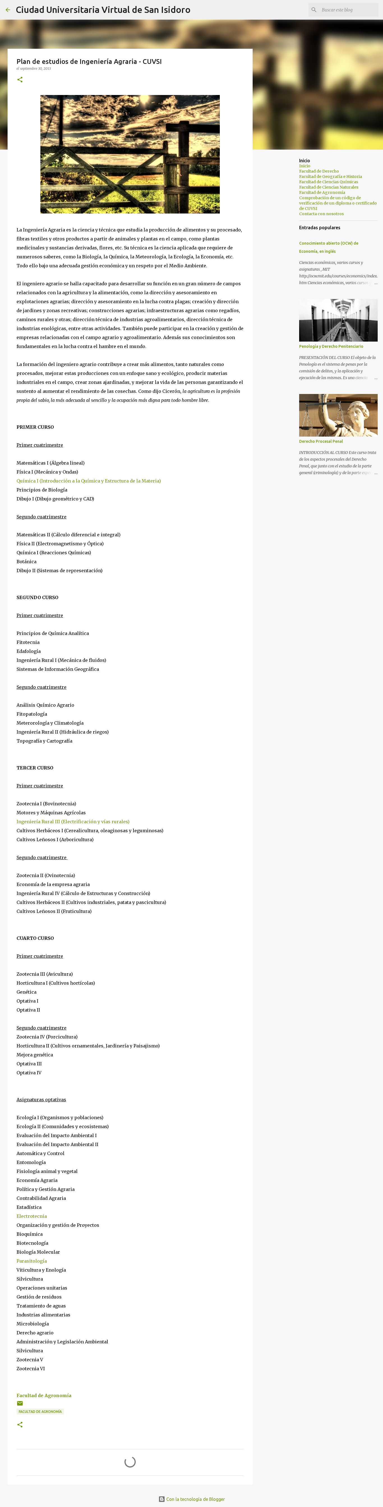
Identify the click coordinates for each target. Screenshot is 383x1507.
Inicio (304, 165)
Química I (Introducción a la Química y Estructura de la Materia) (89, 481)
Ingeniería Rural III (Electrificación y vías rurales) (73, 821)
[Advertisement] (281, 242)
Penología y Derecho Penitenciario (331, 346)
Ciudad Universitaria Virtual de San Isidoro (103, 9)
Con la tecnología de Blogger (195, 1499)
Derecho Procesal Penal (321, 441)
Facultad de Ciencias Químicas (328, 181)
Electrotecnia (32, 1216)
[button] (20, 80)
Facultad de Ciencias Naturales (328, 187)
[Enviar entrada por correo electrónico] (20, 1405)
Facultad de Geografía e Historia (330, 176)
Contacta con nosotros (321, 213)
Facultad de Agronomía (44, 1395)
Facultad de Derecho (319, 171)
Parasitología (32, 1261)
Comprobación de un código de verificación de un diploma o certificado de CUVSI (338, 203)
